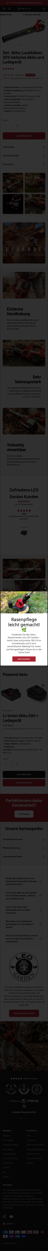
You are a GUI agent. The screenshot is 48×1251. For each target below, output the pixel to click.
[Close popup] (45, 588)
